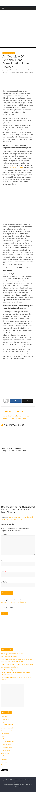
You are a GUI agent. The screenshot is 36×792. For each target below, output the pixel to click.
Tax (2, 765)
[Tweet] (27, 401)
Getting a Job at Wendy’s (12, 411)
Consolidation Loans (8, 53)
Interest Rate (5, 734)
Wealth (5, 756)
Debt (2, 722)
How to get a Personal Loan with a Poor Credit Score (17, 664)
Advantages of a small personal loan (12, 654)
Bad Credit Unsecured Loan (9, 667)
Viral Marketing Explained (9, 670)
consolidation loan (22, 70)
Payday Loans (7, 744)
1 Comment (12, 70)
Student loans (7, 750)
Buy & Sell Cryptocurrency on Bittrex (12, 602)
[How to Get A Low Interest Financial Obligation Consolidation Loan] (16, 429)
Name (3, 561)
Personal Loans (7, 747)
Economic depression (7, 728)
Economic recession (7, 731)
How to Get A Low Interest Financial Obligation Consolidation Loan (16, 417)
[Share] (16, 401)
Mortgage (4, 762)
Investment (6, 719)
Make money (5, 753)
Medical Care (5, 759)
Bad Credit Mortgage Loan (9, 656)
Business (4, 716)
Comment (5, 534)
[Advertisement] (18, 29)
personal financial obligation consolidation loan (20, 72)
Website (4, 582)
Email (3, 571)
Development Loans (9, 742)
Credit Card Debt (8, 725)
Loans (3, 736)
